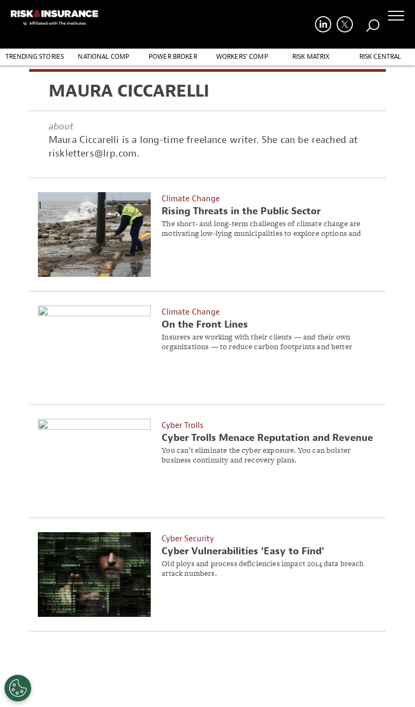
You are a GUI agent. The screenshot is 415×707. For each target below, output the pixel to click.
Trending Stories (34, 56)
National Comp (103, 56)
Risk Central (380, 56)
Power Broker (173, 56)
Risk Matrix (311, 56)
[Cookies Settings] (17, 688)
